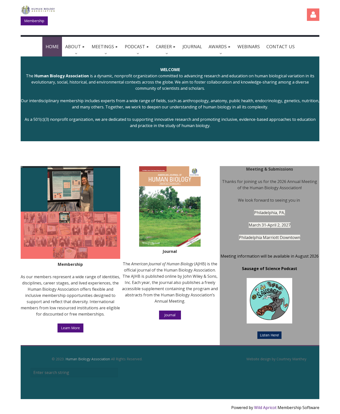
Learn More (70, 327)
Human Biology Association (87, 359)
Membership (34, 20)
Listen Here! (269, 335)
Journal (169, 315)
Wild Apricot (265, 407)
